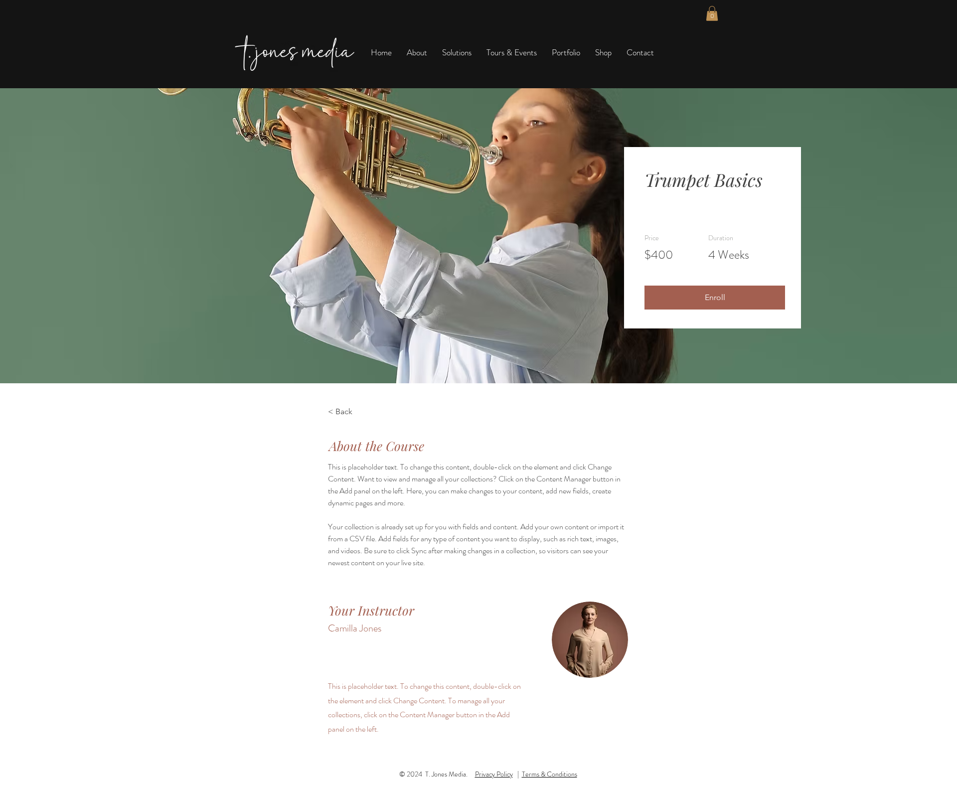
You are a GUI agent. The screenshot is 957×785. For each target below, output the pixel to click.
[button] (712, 13)
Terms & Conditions (549, 774)
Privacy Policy (494, 774)
